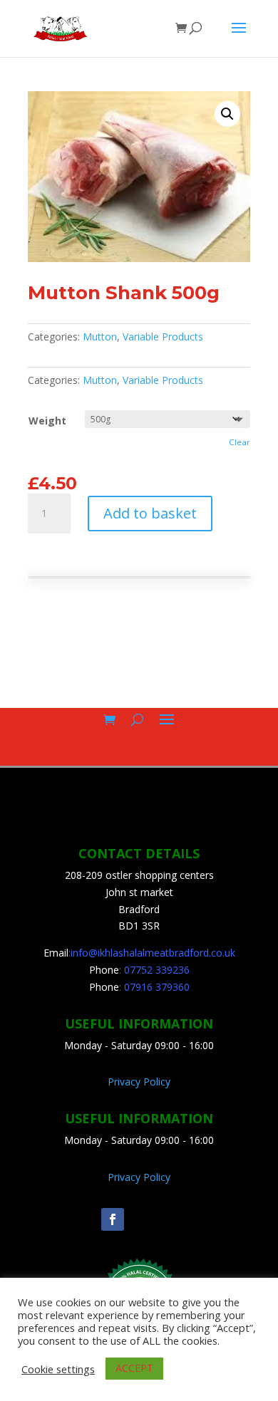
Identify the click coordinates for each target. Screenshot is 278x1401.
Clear (239, 442)
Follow (153, 1218)
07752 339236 (157, 969)
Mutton (100, 336)
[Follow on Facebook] (112, 1219)
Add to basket (150, 513)
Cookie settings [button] (58, 1369)
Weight (47, 420)
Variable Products (163, 336)
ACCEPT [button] (134, 1368)
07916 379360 (157, 987)
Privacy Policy (139, 1081)
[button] (227, 114)
